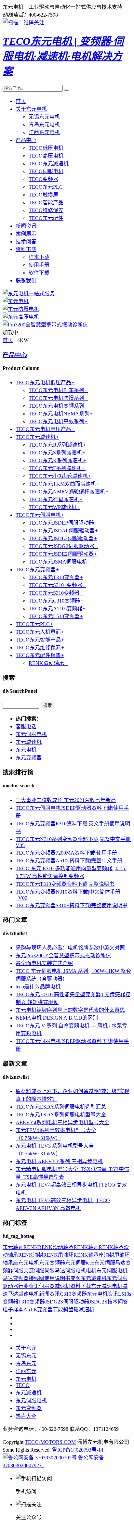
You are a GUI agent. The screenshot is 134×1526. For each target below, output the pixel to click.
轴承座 (10, 1262)
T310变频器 (31, 1301)
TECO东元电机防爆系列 (58, 398)
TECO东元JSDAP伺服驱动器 (63, 530)
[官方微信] (23, 22)
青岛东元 (26, 1363)
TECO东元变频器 (37, 569)
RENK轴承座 (89, 1255)
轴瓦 (18, 1247)
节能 (58, 1309)
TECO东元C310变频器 (56, 601)
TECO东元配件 (46, 218)
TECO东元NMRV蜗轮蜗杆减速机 (69, 491)
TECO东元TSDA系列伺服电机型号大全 (61, 1114)
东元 (8, 1247)
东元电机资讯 (102, 1294)
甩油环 (122, 1255)
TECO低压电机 (46, 148)
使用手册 (39, 265)
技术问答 (26, 241)
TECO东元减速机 (49, 163)
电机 (91, 1270)
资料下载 (26, 249)
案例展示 (26, 233)
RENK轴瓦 (86, 1247)
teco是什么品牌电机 (38, 986)
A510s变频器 (38, 1309)
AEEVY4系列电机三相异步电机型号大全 (62, 1122)
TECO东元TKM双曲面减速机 (64, 484)
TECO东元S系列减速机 (57, 452)
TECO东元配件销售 (40, 655)
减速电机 (28, 1294)
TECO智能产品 (46, 202)
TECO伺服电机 (46, 171)
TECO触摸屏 (43, 194)
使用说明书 (57, 1278)
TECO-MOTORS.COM (50, 1442)
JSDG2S (98, 1301)
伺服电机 (75, 1270)
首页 (21, 101)
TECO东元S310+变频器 (57, 585)
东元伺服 (75, 1262)
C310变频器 (73, 1294)
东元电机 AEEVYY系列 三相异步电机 (59, 1161)
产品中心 (26, 140)
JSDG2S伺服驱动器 (67, 1301)
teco (90, 1262)
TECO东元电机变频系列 (58, 406)
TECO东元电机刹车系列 (58, 390)
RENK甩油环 (58, 1255)
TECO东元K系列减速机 (58, 460)
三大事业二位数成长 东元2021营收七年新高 (66, 800)
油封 (109, 1255)
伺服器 (47, 1286)
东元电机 (26, 750)
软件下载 (39, 272)
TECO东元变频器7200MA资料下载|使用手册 (66, 853)
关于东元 (26, 1348)
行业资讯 (28, 1286)
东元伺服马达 (110, 1262)
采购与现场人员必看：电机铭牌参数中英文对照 (70, 947)
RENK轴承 (111, 1247)
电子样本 (13, 1309)
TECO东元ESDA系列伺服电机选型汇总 (61, 1107)
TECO (23, 1385)
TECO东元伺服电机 (40, 515)
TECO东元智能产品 (40, 639)
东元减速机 (29, 742)
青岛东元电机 (44, 124)
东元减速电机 (106, 1286)
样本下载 (39, 257)
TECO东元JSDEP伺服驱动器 (63, 523)
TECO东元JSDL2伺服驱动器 (63, 538)
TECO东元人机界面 (40, 632)
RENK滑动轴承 (48, 663)
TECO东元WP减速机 (54, 507)
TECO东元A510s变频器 (57, 608)
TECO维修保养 (46, 210)
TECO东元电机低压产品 (45, 382)
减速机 (62, 1286)
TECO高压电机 (46, 156)
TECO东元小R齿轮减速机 (60, 476)
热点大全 (26, 1416)
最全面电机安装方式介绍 (44, 963)
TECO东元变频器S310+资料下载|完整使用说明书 (71, 905)
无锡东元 (26, 1355)
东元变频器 (29, 757)
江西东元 (26, 1371)
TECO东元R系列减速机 (57, 445)
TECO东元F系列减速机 (57, 468)
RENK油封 (30, 1255)
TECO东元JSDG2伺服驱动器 (63, 546)
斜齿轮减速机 (78, 1309)
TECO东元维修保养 (40, 647)
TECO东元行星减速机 (56, 499)
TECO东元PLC (46, 187)
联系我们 (26, 280)
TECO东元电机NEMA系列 (61, 413)
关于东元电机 (31, 109)
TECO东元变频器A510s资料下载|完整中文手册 (69, 860)
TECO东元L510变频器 (56, 616)
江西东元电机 (44, 132)
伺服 (18, 1270)
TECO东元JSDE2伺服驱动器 (63, 554)
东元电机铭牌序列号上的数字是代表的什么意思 (70, 1010)
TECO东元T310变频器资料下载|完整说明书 (65, 884)
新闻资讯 (26, 226)
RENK (30, 1247)
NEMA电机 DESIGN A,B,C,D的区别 (57, 1018)
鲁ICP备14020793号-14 (77, 1450)
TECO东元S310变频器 (56, 593)
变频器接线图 (28, 1278)
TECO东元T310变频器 (56, 577)
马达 (8, 1278)
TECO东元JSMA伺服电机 (60, 562)
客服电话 (26, 726)
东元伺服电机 (31, 734)
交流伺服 (33, 1270)
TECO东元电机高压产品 (45, 429)
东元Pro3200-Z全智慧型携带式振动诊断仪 (63, 955)
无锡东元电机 (44, 117)
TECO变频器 (43, 179)
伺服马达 (54, 1270)
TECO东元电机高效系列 (58, 421)
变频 (75, 1278)
